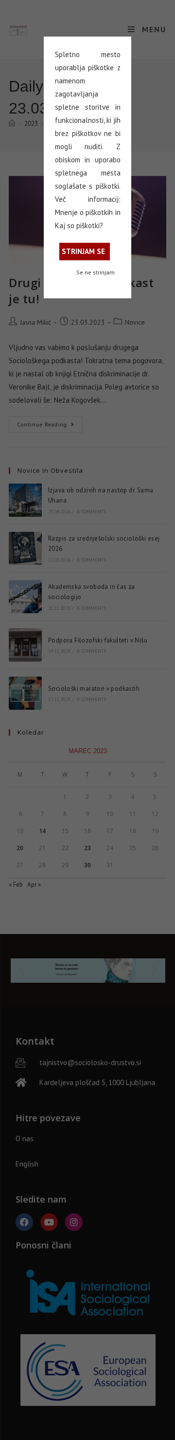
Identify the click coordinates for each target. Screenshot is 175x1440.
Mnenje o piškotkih (84, 212)
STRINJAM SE (83, 251)
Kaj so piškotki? (79, 225)
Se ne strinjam (95, 272)
